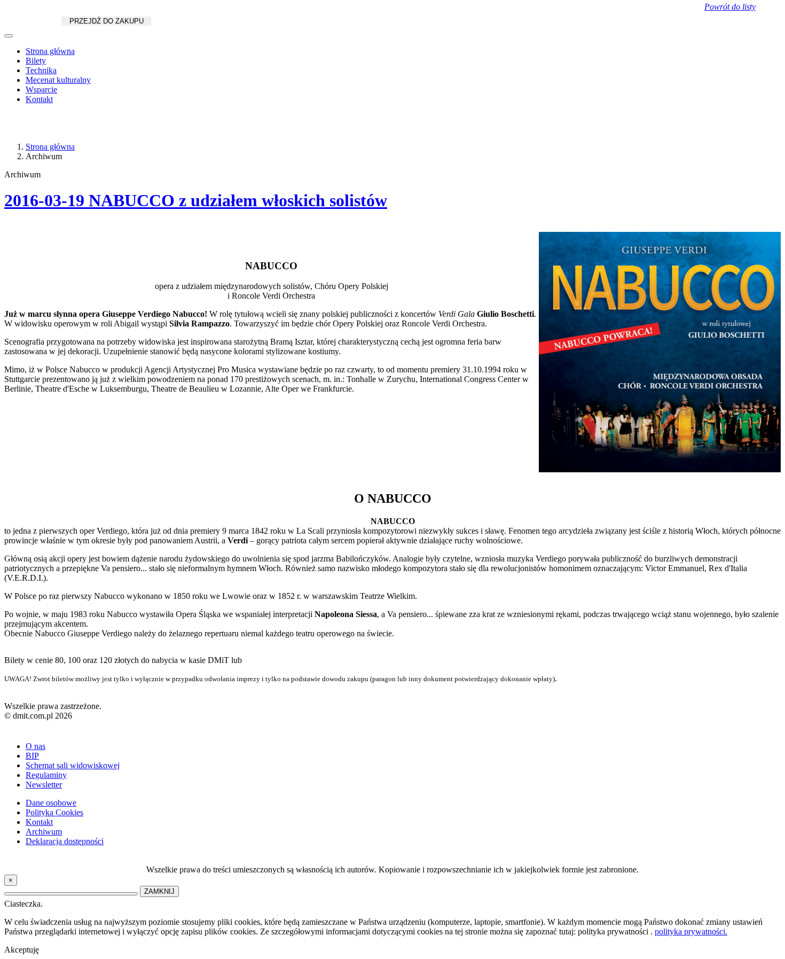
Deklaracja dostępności (65, 841)
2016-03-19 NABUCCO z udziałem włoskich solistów (195, 200)
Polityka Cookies (54, 812)
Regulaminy (46, 774)
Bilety (36, 60)
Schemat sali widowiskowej (73, 765)
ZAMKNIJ (159, 891)
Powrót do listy (730, 6)
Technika (41, 70)
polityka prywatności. (691, 931)
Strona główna (50, 51)
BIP (32, 755)
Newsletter (44, 784)
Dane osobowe (51, 802)
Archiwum (44, 831)
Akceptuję (21, 949)
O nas (35, 746)
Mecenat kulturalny (58, 79)
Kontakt (39, 99)
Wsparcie (41, 89)
